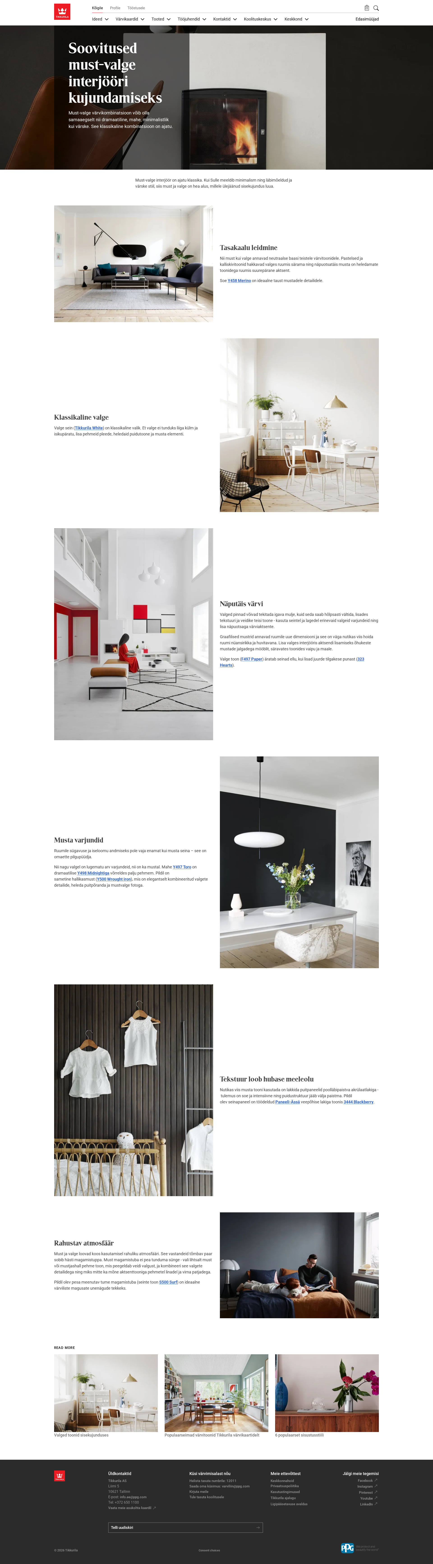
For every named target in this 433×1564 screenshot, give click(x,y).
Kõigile (97, 8)
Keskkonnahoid (282, 1481)
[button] (367, 8)
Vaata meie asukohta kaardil (129, 1508)
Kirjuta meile (198, 1492)
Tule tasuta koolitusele (206, 1497)
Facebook (365, 1481)
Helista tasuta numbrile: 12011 (213, 1481)
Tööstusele (136, 8)
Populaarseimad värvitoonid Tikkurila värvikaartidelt (212, 1435)
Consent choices (209, 1550)
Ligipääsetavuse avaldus (289, 1504)
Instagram (365, 1486)
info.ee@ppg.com (133, 1497)
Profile (115, 8)
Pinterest (366, 1493)
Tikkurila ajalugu (283, 1498)
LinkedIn (366, 1504)
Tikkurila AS (117, 1481)
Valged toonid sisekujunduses (81, 1435)
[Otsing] (376, 8)
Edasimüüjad (367, 19)
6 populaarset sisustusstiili (299, 1435)
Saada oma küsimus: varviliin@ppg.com (219, 1486)
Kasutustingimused (285, 1492)
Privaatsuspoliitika (285, 1486)
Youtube (366, 1498)
